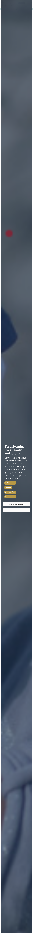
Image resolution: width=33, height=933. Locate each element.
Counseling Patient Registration (16, 504)
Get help (8, 487)
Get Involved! (10, 483)
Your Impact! (10, 496)
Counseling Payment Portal (16, 509)
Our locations (10, 492)
